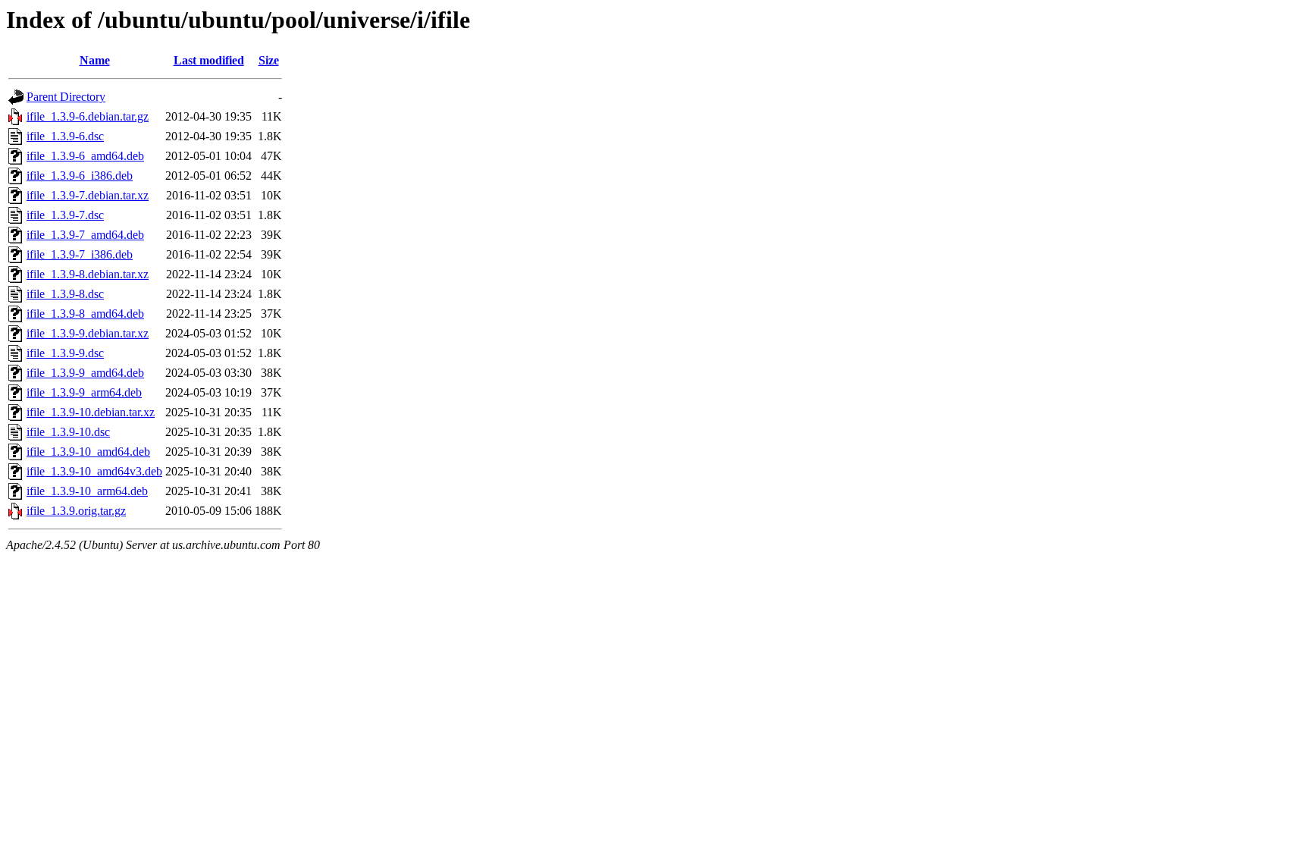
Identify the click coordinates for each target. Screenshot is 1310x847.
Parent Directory (66, 96)
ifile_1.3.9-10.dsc (68, 431)
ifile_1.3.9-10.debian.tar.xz (91, 412)
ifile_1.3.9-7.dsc (65, 215)
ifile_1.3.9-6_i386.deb (80, 175)
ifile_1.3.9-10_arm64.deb (87, 491)
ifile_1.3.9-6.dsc (65, 136)
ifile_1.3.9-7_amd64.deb (85, 234)
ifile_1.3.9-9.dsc (65, 353)
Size (269, 60)
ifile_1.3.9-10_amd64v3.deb (94, 471)
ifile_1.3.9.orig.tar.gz (76, 510)
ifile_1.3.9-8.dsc (65, 293)
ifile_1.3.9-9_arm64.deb (84, 392)
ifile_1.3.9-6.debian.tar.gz (88, 116)
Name (95, 60)
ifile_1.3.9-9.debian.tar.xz (88, 333)
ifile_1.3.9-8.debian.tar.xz (88, 274)
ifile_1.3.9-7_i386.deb (80, 254)
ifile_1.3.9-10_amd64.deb (88, 451)
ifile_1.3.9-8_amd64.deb (85, 313)
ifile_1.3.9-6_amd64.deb (85, 155)
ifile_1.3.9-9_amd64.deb (85, 372)
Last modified (209, 60)
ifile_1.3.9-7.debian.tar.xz (88, 195)
